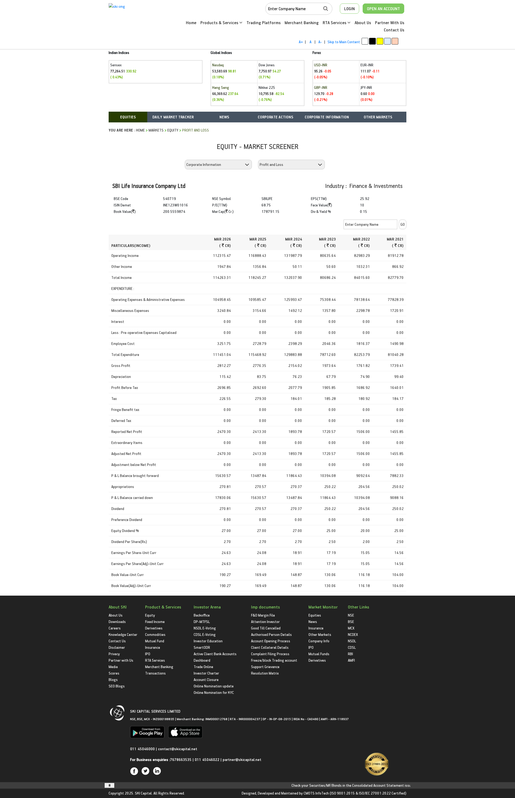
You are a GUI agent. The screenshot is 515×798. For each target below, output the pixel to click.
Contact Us (394, 29)
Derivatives (154, 628)
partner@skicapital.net (242, 759)
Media (113, 666)
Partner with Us (121, 660)
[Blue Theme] (387, 41)
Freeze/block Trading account (274, 660)
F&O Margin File (263, 615)
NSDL (352, 640)
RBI (350, 653)
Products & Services (219, 22)
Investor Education (208, 640)
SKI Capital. (144, 793)
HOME (140, 130)
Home (191, 22)
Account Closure (206, 679)
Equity (172, 130)
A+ (301, 41)
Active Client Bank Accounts (215, 653)
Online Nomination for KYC (214, 692)
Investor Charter (206, 673)
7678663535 (181, 759)
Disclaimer (117, 647)
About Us (363, 22)
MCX (351, 628)
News (312, 621)
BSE (351, 621)
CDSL (352, 647)
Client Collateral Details (270, 647)
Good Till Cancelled (266, 628)
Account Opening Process (270, 640)
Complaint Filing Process (270, 653)
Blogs (113, 679)
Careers (115, 628)
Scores (114, 673)
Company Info (318, 640)
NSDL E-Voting (205, 628)
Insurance (152, 647)
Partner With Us (389, 22)
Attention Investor (265, 621)
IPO (147, 653)
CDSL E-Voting (205, 634)
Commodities (155, 634)
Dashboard (202, 660)
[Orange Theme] (395, 41)
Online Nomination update (214, 685)
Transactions (155, 673)
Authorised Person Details (271, 634)
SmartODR (202, 647)
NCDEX (353, 634)
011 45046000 (143, 748)
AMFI (351, 660)
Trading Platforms (264, 22)
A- (320, 41)
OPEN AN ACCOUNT (383, 8)
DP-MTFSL (202, 621)
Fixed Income (155, 621)
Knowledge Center (123, 634)
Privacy (114, 653)
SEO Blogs (117, 685)
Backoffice (202, 615)
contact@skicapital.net (177, 748)
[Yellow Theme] (380, 41)
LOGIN (349, 8)
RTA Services (335, 22)
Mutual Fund (154, 640)
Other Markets (319, 634)
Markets (156, 130)
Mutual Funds (318, 653)
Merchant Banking (302, 22)
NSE (351, 615)
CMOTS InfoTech (316, 793)
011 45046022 (207, 759)
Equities (314, 615)
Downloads (117, 621)
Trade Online (203, 666)
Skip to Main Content (344, 41)
